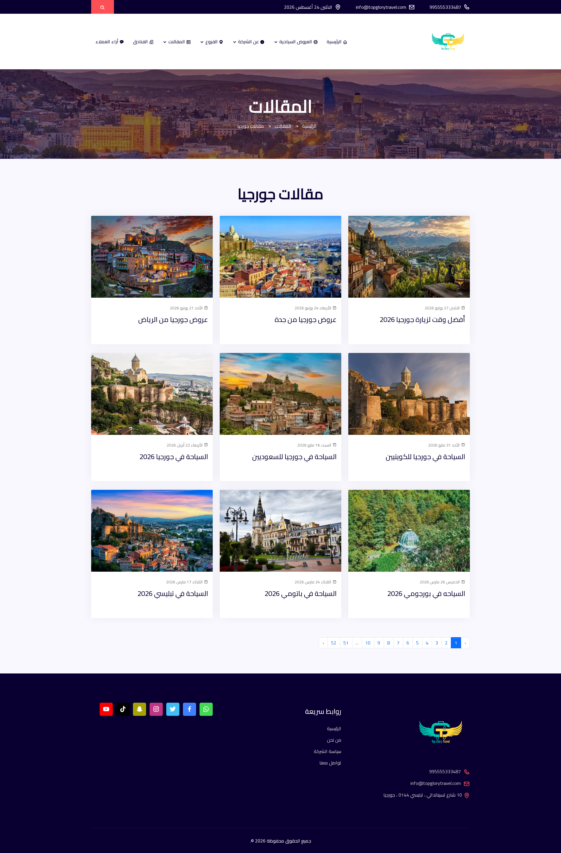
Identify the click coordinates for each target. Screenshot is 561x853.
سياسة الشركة (327, 751)
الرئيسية (335, 41)
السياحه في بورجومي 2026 (426, 593)
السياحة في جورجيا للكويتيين (425, 456)
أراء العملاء (108, 41)
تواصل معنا (330, 762)
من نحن (334, 739)
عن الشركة (248, 41)
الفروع (211, 41)
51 (346, 642)
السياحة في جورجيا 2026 (173, 456)
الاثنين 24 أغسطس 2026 (308, 7)
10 (367, 642)
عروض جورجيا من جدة (306, 319)
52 (333, 642)
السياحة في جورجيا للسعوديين (294, 456)
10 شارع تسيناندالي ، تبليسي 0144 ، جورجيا (422, 794)
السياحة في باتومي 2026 (300, 593)
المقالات (176, 41)
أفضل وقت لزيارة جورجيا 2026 (422, 319)
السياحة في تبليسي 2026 (172, 593)
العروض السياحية (295, 41)
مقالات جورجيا (251, 126)
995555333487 (445, 7)
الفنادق (141, 41)
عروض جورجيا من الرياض (173, 319)
